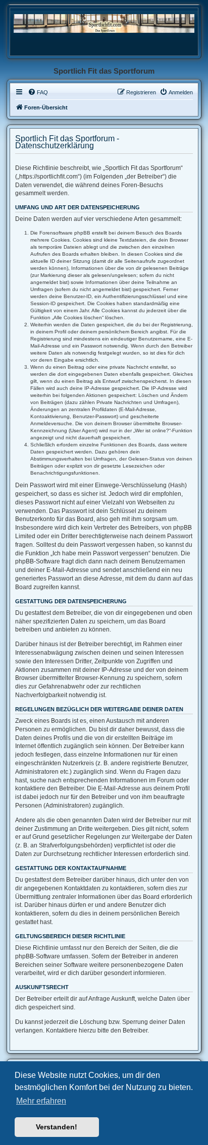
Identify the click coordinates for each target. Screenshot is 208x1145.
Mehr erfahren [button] (41, 1101)
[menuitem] (38, 92)
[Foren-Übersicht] (104, 23)
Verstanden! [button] (56, 1127)
